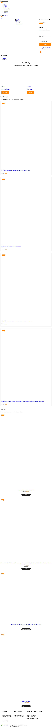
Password (41, 36)
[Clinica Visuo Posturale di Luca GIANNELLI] (26, 451)
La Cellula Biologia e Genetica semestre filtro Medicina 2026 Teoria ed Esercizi (15, 170)
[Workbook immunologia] (26, 666)
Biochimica (3, 320)
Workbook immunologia (26, 701)
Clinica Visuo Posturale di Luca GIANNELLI (26, 490)
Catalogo (5, 5)
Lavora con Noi (6, 8)
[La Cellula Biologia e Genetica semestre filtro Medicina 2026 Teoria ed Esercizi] (26, 135)
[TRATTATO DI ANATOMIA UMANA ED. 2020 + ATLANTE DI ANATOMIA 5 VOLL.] (26, 597)
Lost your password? (46, 47)
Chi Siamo (5, 6)
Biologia (3, 169)
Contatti (4, 7)
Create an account (45, 48)
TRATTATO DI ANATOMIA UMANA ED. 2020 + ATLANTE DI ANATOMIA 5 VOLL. (26, 624)
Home (4, 4)
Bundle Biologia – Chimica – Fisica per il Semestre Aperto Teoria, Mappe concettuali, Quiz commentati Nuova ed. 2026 (22, 401)
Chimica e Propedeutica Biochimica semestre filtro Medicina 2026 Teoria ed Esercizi (16, 321)
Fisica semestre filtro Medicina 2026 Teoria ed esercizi (11, 246)
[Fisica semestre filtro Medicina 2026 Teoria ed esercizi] (26, 211)
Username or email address (44, 31)
